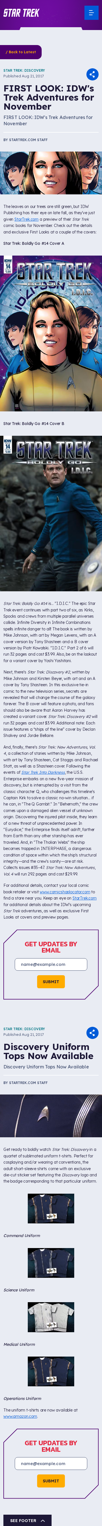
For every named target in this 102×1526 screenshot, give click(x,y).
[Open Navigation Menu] (91, 13)
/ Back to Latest (21, 52)
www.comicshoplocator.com (65, 891)
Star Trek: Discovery (24, 70)
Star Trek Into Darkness (43, 772)
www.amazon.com (20, 1332)
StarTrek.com (26, 219)
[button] (21, 13)
